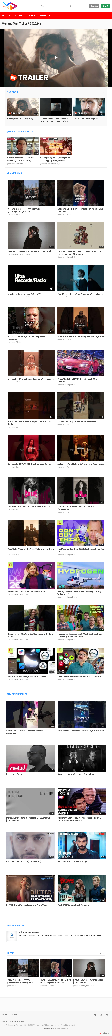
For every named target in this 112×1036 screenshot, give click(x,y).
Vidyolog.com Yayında (29, 932)
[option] (22, 112)
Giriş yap (94, 6)
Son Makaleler (15, 925)
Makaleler (44, 15)
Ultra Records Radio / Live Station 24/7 (24, 294)
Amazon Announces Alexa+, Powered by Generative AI (81, 731)
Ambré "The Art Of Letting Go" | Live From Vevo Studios (80, 464)
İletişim (14, 1014)
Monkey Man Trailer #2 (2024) (21, 23)
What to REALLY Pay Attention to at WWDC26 (26, 591)
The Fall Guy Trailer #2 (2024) (86, 119)
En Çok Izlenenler (17, 694)
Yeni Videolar (14, 173)
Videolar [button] (18, 15)
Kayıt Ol (105, 6)
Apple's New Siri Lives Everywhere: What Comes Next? (80, 676)
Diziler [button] (31, 15)
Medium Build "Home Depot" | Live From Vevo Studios (31, 379)
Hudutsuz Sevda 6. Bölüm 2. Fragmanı (74, 861)
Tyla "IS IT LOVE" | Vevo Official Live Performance (29, 506)
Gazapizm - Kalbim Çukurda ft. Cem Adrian (76, 774)
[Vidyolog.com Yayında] (12, 936)
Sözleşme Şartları (17, 1021)
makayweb (18, 164)
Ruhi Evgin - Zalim (14, 774)
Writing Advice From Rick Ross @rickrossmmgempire (80, 336)
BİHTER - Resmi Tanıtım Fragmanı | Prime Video (26, 905)
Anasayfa (6, 15)
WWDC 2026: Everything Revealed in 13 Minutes (28, 676)
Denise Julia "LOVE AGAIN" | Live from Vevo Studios (29, 464)
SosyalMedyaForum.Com (61, 1028)
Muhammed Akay (12, 1025)
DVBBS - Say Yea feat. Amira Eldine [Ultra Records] (29, 251)
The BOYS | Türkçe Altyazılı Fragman (73, 905)
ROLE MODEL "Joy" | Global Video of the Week (76, 421)
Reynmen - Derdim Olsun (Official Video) (23, 861)
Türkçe (104, 1033)
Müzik (10, 953)
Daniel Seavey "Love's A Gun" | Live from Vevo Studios (80, 294)
